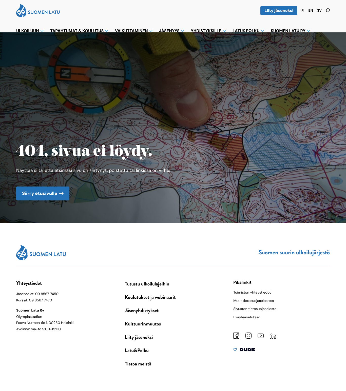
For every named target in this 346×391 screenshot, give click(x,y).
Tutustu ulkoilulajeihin (147, 283)
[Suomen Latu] (38, 16)
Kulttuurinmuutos (143, 323)
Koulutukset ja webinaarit (150, 297)
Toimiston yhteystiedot (252, 292)
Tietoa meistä (138, 363)
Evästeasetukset (246, 317)
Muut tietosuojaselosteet (253, 301)
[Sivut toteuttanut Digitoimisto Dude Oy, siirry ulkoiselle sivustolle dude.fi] (244, 350)
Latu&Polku (137, 350)
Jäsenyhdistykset (142, 310)
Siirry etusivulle (39, 193)
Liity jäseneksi (278, 10)
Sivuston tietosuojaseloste (254, 309)
